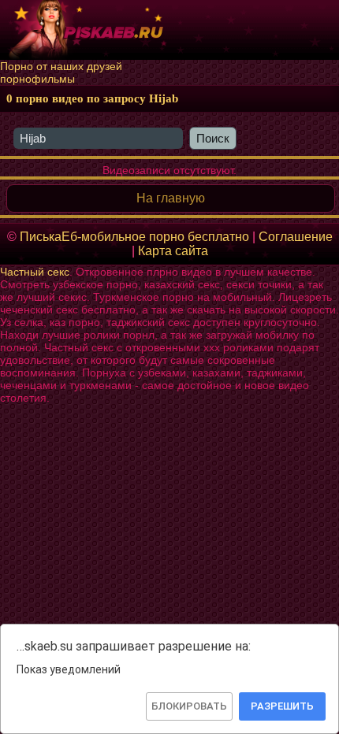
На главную (170, 198)
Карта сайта (173, 251)
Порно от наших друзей (61, 66)
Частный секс (34, 271)
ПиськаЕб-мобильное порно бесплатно (134, 236)
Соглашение (296, 236)
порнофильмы (37, 78)
